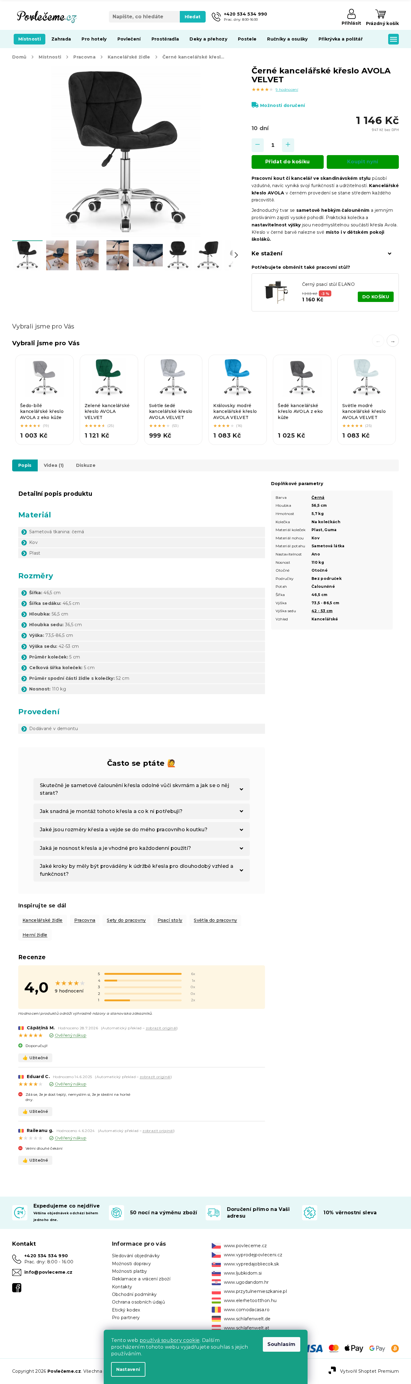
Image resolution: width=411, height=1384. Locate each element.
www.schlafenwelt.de (247, 1319)
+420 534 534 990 (46, 1255)
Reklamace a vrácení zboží (141, 1279)
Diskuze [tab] (86, 465)
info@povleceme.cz (48, 1272)
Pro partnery (126, 1317)
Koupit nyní (362, 162)
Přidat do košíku (287, 162)
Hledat (193, 17)
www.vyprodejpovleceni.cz (253, 1255)
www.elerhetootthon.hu (250, 1300)
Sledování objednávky (136, 1255)
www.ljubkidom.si (243, 1273)
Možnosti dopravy (131, 1263)
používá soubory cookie (170, 1340)
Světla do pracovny (215, 920)
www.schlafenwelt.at (247, 1328)
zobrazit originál (161, 1028)
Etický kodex (126, 1310)
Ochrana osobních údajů (138, 1302)
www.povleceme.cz (245, 1245)
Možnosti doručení (282, 105)
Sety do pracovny (126, 920)
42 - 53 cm (322, 611)
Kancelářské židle (43, 920)
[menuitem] (29, 39)
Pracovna (85, 920)
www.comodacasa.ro (247, 1309)
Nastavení (128, 1369)
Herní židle (35, 935)
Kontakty (122, 1287)
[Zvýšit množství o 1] (288, 145)
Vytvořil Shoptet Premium (369, 1371)
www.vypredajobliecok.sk (251, 1264)
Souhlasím (281, 1344)
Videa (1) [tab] (54, 465)
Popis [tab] (25, 465)
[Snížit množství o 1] (258, 145)
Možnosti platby (129, 1271)
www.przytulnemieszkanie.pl (255, 1291)
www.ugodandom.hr (246, 1282)
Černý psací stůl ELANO (328, 284)
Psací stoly (170, 920)
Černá (318, 497)
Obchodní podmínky (134, 1294)
